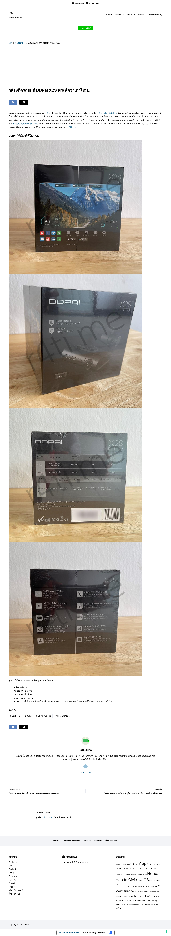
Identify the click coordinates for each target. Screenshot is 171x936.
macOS (156, 886)
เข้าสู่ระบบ (47, 817)
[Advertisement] (85, 65)
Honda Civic (126, 879)
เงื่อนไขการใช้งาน (111, 841)
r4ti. (28, 924)
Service (12, 879)
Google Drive (135, 874)
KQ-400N (149, 886)
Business (13, 862)
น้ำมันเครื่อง (14, 893)
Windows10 (131, 905)
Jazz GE (130, 886)
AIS (127, 864)
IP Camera (156, 881)
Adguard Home (121, 864)
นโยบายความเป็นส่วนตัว (71, 841)
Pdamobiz (119, 897)
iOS (146, 879)
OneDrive (138, 892)
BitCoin (152, 864)
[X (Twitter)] (23, 102)
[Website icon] (85, 766)
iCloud (140, 881)
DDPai (48, 113)
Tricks (12, 886)
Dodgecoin (119, 874)
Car (10, 865)
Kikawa (142, 886)
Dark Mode (133, 869)
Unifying (154, 901)
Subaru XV (130, 900)
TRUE (149, 901)
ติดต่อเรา (141, 15)
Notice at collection (69, 932)
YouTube (148, 904)
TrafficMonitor (141, 901)
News (11, 872)
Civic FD (124, 868)
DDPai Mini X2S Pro (107, 113)
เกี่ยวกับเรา (98, 841)
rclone (125, 897)
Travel (12, 883)
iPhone (121, 886)
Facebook (127, 874)
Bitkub (158, 864)
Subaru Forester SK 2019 (25, 123)
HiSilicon (71, 127)
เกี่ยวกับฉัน (131, 15)
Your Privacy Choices (94, 932)
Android (133, 863)
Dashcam (15, 716)
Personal (13, 876)
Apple (144, 863)
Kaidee (137, 886)
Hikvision (143, 874)
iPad (151, 881)
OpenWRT (144, 892)
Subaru (146, 896)
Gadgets (13, 869)
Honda (153, 873)
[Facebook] (13, 102)
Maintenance (125, 891)
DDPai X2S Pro (43, 716)
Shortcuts (134, 896)
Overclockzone (154, 892)
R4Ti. (13, 13)
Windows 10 (121, 904)
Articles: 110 (85, 772)
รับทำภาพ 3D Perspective (75, 862)
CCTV (118, 869)
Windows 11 (139, 905)
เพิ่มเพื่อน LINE (85, 28)
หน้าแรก (109, 15)
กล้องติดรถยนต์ (62, 716)
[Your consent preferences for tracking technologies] (166, 931)
